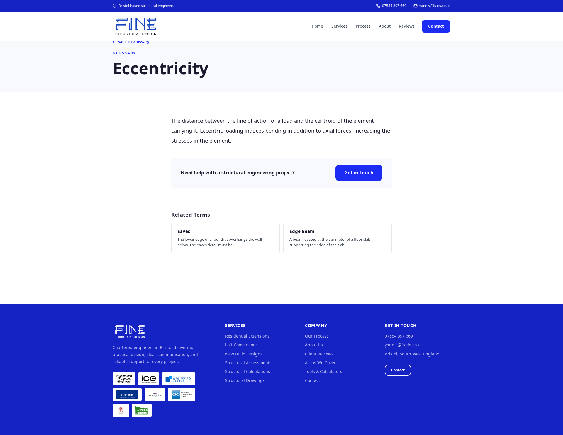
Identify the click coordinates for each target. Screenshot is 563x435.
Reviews (407, 26)
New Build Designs (243, 354)
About (385, 26)
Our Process (317, 336)
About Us (314, 345)
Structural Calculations (247, 371)
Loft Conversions (241, 345)
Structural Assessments (248, 362)
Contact (436, 26)
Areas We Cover (320, 362)
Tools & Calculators (323, 371)
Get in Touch (359, 173)
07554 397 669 (394, 6)
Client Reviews (319, 354)
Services (339, 26)
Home (317, 26)
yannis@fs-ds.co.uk (434, 6)
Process (363, 26)
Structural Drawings (245, 380)
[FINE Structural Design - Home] (135, 26)
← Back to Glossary (131, 41)
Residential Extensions (247, 336)
